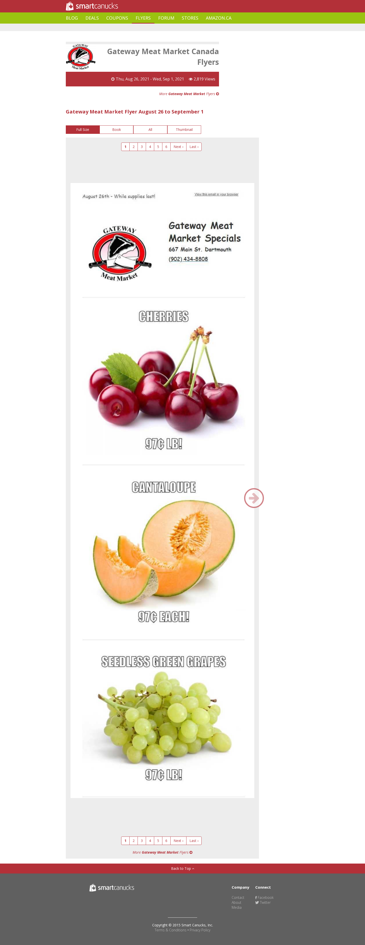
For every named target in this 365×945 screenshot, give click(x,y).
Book (116, 129)
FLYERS (143, 18)
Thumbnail (184, 129)
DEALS (92, 18)
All (150, 129)
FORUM (166, 18)
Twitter (265, 902)
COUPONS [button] (117, 18)
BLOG (72, 18)
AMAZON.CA (218, 18)
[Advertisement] (156, 27)
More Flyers (187, 93)
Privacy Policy (200, 930)
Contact (238, 897)
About (236, 902)
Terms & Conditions (170, 930)
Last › (193, 146)
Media (237, 907)
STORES (190, 18)
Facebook (265, 897)
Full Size (82, 129)
